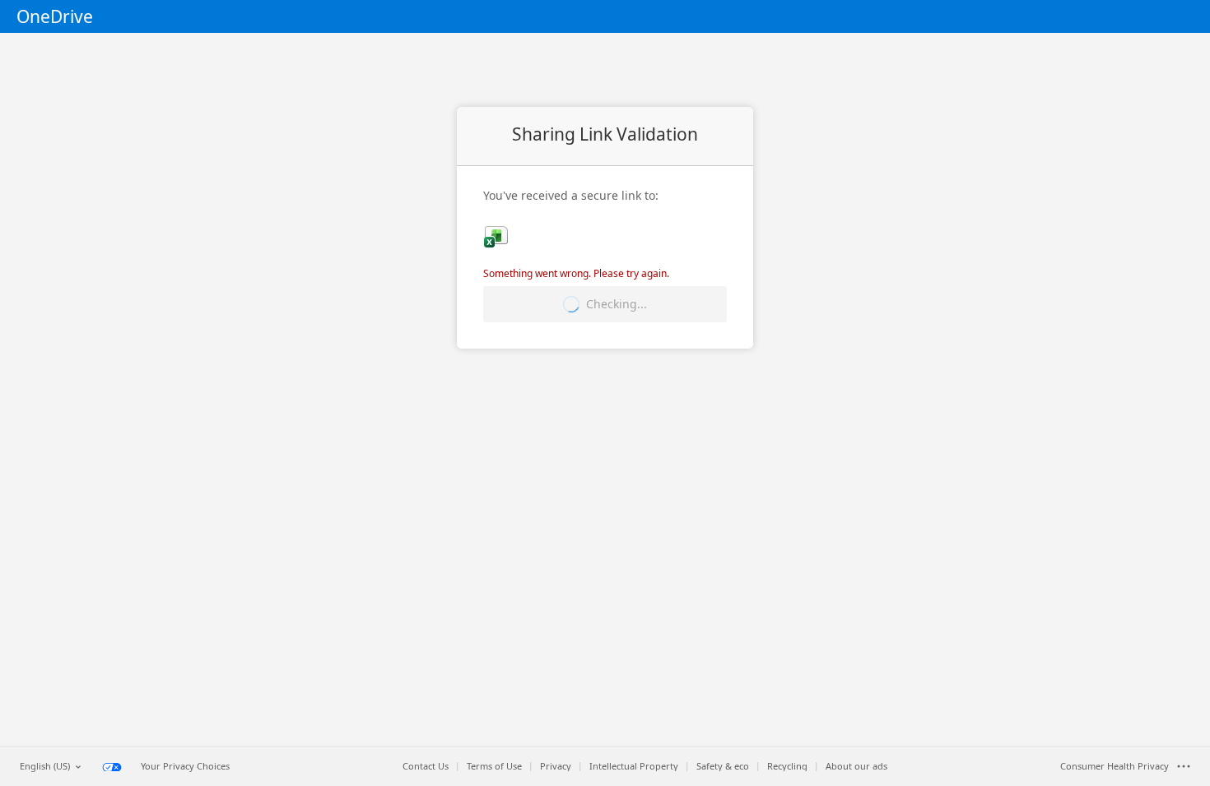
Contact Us (426, 766)
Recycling (787, 766)
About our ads (856, 766)
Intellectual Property (633, 766)
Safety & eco (722, 766)
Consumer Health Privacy (1114, 766)
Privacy (555, 766)
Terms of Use (494, 766)
